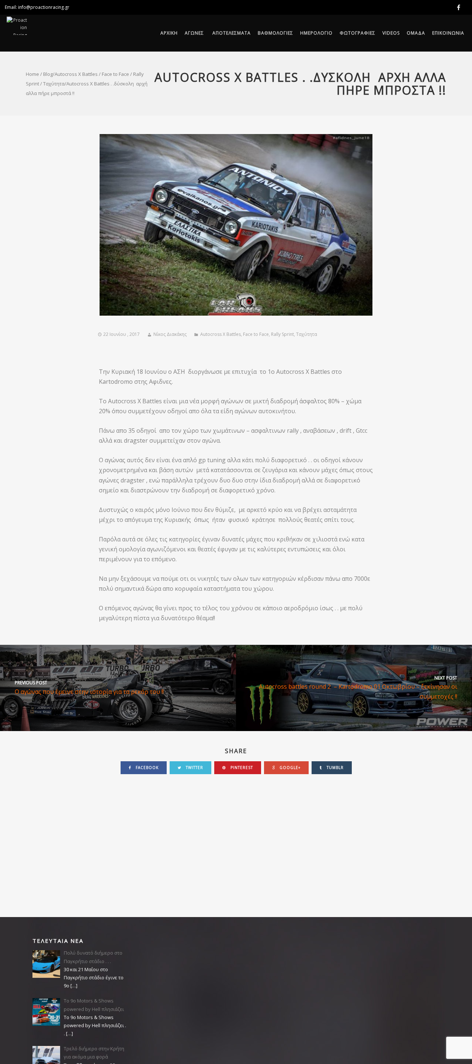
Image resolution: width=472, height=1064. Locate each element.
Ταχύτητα (54, 83)
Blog (48, 74)
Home (32, 74)
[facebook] (460, 7)
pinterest (241, 767)
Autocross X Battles (76, 74)
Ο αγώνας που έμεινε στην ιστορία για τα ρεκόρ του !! (89, 687)
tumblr (334, 767)
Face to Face (115, 74)
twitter (193, 767)
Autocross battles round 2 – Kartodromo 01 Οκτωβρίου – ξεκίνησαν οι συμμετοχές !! (358, 688)
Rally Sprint (282, 334)
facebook (146, 767)
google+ (289, 767)
